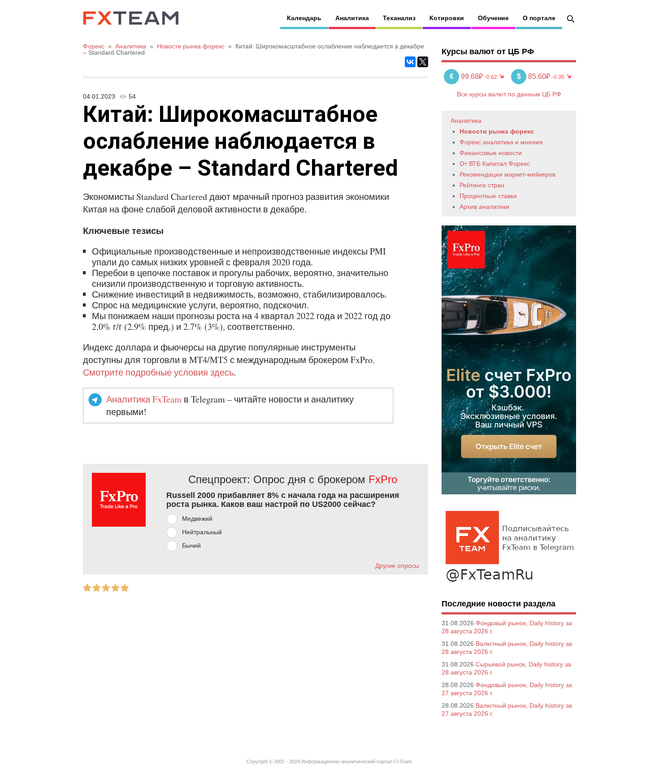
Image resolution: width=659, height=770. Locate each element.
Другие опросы (397, 565)
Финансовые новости (491, 152)
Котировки (446, 18)
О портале (539, 18)
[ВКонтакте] (410, 61)
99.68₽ (467, 76)
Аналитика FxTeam (144, 399)
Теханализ (399, 18)
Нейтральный (202, 532)
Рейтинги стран (482, 185)
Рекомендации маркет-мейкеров (507, 174)
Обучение (493, 18)
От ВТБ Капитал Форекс (495, 163)
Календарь (304, 18)
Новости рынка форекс (497, 131)
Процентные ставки (488, 195)
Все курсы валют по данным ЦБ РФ (509, 94)
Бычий (191, 545)
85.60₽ (534, 76)
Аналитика (352, 18)
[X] (422, 61)
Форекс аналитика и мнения (501, 142)
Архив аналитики (484, 206)
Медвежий (197, 518)
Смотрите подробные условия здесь (158, 372)
